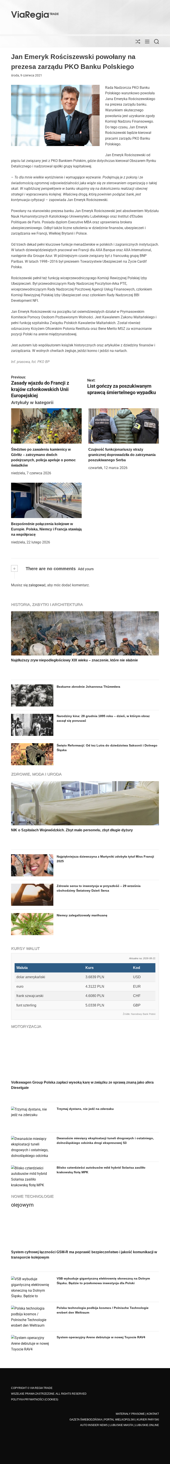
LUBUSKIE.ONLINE (147, 1425)
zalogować (37, 585)
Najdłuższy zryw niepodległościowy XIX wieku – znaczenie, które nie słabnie (74, 660)
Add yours (86, 569)
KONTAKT (153, 1413)
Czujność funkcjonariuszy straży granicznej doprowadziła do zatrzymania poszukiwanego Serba (122, 455)
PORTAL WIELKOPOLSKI (119, 1419)
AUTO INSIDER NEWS (94, 1425)
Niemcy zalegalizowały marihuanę (82, 915)
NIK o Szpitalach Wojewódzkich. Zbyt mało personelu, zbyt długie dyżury (72, 830)
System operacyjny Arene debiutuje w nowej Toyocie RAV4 (101, 1337)
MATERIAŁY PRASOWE (130, 1413)
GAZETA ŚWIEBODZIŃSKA (86, 1419)
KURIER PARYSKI (148, 1419)
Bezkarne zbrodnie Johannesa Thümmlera (88, 686)
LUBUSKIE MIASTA (121, 1425)
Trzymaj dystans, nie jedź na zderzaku (85, 1109)
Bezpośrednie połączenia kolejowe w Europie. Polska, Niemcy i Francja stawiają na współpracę (46, 529)
